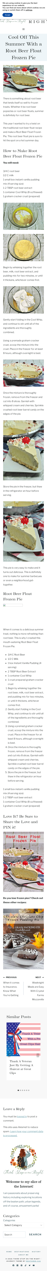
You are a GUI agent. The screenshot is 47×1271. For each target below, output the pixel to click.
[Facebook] (13, 1265)
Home (9, 1251)
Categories (9, 1220)
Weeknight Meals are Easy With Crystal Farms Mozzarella (36, 988)
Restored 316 (33, 1261)
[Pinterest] (21, 1265)
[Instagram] (17, 1265)
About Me (23, 1255)
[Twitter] (29, 1265)
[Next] (38, 1055)
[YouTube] (33, 1265)
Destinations (21, 1251)
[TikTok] (25, 1265)
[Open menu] (23, 29)
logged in (22, 1116)
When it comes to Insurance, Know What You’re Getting (11, 986)
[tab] (18, 1090)
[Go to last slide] (9, 1055)
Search (35, 1234)
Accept (7, 15)
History (36, 1251)
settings (29, 10)
